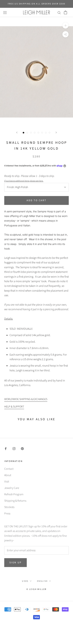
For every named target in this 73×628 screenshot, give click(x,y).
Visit (6, 482)
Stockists (9, 507)
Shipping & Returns (15, 501)
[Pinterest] (22, 448)
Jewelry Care (11, 488)
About (7, 475)
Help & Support (14, 407)
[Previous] (16, 132)
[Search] (59, 12)
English (42, 581)
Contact (8, 469)
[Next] (56, 132)
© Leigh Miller (36, 589)
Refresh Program (13, 494)
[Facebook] (5, 448)
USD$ (25, 581)
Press (7, 513)
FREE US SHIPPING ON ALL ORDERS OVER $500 (36, 3)
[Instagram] (14, 448)
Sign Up (15, 562)
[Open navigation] (5, 12)
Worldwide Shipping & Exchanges (25, 399)
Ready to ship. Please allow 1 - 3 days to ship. (29, 178)
